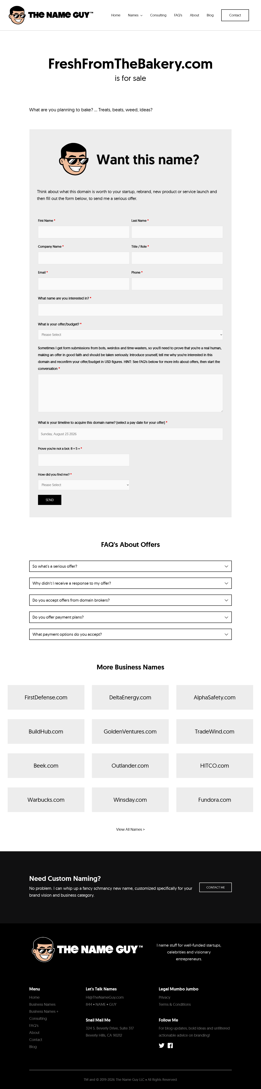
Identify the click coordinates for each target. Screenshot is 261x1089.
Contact (35, 1039)
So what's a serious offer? (54, 566)
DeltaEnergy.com (130, 697)
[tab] (130, 566)
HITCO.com (214, 765)
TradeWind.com (214, 731)
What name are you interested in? (64, 298)
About (34, 1032)
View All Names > (130, 829)
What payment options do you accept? (67, 634)
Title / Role (140, 246)
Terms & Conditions (175, 1004)
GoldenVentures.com (130, 731)
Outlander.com (130, 765)
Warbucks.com (46, 799)
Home (34, 997)
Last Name (140, 220)
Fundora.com (214, 799)
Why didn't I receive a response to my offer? (71, 583)
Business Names (42, 1004)
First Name (46, 220)
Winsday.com (130, 799)
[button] (235, 15)
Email (43, 272)
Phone (137, 272)
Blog (33, 1046)
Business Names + (43, 1011)
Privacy (164, 997)
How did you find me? (55, 474)
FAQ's (33, 1025)
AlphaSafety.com (215, 697)
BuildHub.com (46, 731)
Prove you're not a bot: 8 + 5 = (60, 448)
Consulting (38, 1018)
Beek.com (46, 765)
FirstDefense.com (46, 697)
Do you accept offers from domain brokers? (71, 600)
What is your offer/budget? (60, 324)
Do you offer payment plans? (58, 617)
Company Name (51, 246)
